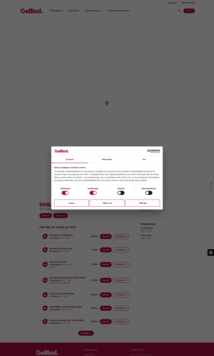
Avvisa (71, 203)
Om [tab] (144, 159)
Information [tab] (107, 159)
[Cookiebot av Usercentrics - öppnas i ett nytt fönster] (149, 151)
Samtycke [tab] (70, 159)
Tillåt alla (143, 203)
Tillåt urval (107, 203)
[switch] (93, 193)
